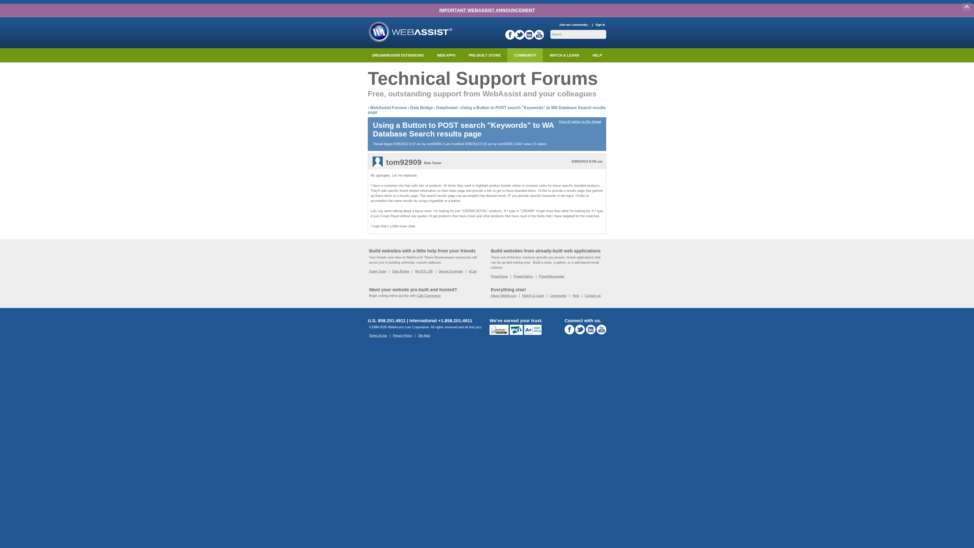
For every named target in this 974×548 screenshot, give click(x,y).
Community (525, 55)
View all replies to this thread (580, 122)
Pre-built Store (485, 55)
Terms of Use (378, 335)
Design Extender (451, 271)
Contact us (593, 296)
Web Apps (446, 55)
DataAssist (446, 108)
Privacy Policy (402, 335)
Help (575, 296)
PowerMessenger (551, 276)
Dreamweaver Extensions (398, 55)
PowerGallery (523, 276)
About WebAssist (503, 296)
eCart (473, 271)
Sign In (600, 24)
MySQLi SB (424, 271)
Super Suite (377, 271)
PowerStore (499, 276)
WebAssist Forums (388, 108)
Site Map (424, 335)
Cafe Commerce (429, 296)
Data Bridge (421, 108)
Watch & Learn (564, 55)
